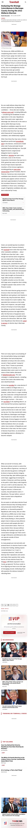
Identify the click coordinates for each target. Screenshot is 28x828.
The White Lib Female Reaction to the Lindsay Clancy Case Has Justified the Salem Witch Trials (13, 759)
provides (11, 385)
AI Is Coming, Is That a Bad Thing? (11, 770)
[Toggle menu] (2, 2)
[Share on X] (2, 605)
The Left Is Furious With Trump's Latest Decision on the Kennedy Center (12, 706)
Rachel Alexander (5, 16)
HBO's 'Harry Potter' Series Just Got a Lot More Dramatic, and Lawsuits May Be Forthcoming (12, 683)
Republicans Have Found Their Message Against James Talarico (12, 659)
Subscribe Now (21, 632)
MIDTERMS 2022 (4, 611)
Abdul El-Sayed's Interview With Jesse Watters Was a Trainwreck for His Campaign (13, 815)
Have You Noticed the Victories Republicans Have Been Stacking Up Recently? (12, 747)
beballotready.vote (9, 375)
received (6, 249)
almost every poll (8, 112)
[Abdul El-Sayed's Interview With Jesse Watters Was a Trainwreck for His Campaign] (14, 805)
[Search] (25, 2)
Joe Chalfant (4, 662)
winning (11, 155)
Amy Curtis (4, 686)
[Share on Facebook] (8, 605)
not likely (7, 401)
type (4, 562)
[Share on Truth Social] (5, 605)
